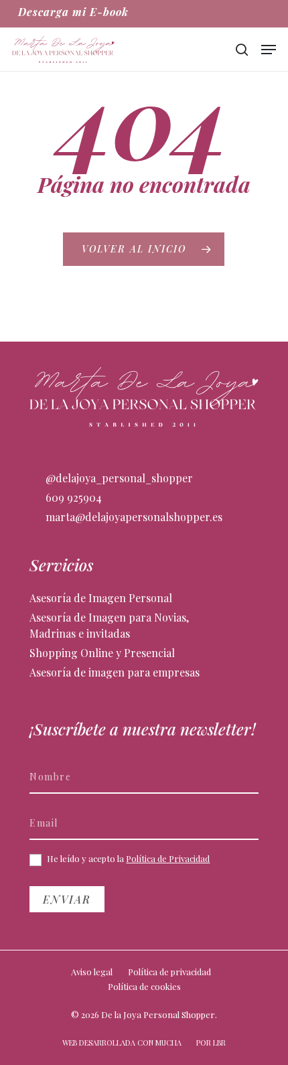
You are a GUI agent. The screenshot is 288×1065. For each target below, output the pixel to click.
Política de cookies (144, 986)
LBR (219, 1043)
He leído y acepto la (127, 858)
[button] (268, 49)
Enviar (67, 899)
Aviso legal (92, 971)
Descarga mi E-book (73, 12)
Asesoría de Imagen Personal (100, 598)
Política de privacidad (169, 971)
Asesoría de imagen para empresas (114, 672)
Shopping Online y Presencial (102, 653)
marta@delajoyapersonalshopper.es (132, 517)
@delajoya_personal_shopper (118, 478)
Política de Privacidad (168, 858)
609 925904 (72, 497)
